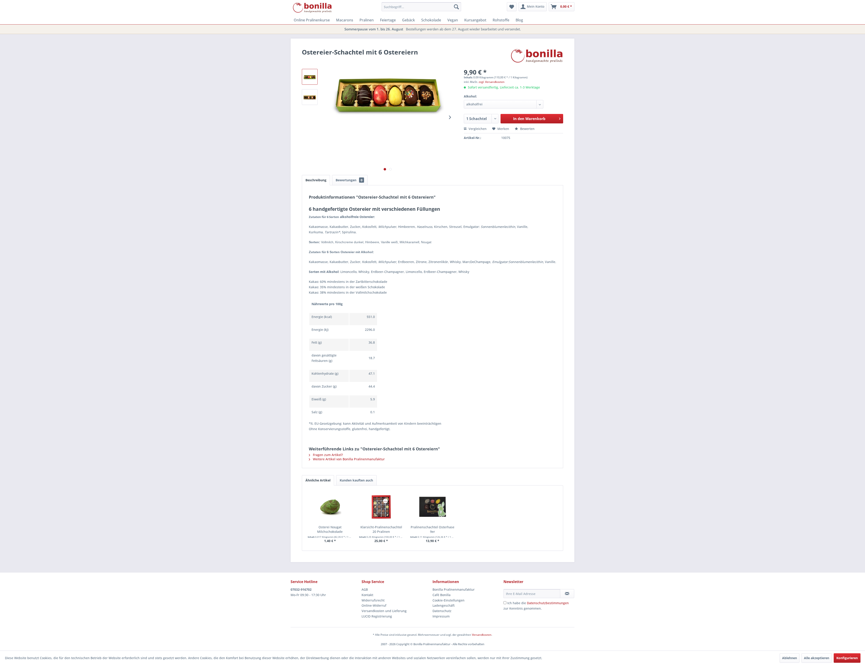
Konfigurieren (847, 658)
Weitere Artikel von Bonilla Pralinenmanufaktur (348, 459)
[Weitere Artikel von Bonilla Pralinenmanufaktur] (537, 56)
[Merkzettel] (512, 6)
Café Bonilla (441, 595)
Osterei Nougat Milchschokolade (330, 529)
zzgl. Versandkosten (492, 82)
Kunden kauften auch (356, 480)
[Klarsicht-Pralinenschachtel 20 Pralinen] (381, 507)
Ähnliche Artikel (317, 480)
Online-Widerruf (374, 605)
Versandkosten (482, 635)
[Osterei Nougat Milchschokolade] (330, 507)
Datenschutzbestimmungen (548, 603)
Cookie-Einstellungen (448, 600)
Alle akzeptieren (816, 658)
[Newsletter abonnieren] (567, 593)
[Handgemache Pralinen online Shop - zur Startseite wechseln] (312, 8)
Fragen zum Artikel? (327, 455)
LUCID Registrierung (377, 616)
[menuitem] (421, 6)
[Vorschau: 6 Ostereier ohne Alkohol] (310, 77)
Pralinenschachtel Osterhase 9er (432, 529)
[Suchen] (456, 6)
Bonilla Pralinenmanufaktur (453, 589)
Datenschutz (441, 611)
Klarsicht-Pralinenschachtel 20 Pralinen (381, 529)
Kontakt (367, 595)
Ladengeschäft (443, 605)
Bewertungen (349, 180)
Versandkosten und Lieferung (384, 611)
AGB (365, 589)
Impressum (441, 616)
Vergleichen (477, 129)
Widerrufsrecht (373, 600)
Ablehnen (789, 658)
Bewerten (527, 129)
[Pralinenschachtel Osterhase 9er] (432, 507)
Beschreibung (315, 180)
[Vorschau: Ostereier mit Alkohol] (310, 97)
